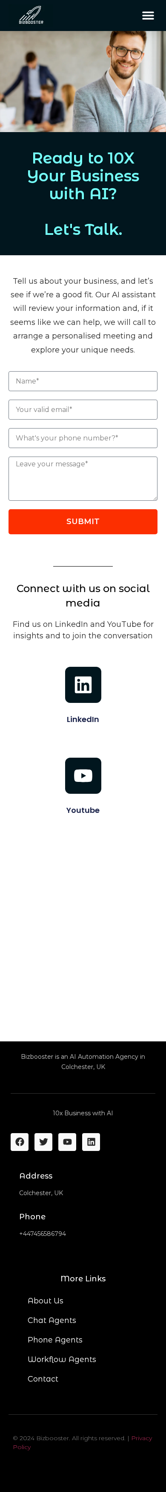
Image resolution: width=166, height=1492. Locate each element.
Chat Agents (52, 1320)
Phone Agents (55, 1340)
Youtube (83, 810)
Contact (43, 1379)
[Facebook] (20, 1142)
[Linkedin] (91, 1142)
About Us (45, 1301)
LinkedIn (83, 719)
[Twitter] (43, 1142)
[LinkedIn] (83, 685)
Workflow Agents (62, 1359)
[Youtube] (83, 776)
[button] (147, 15)
